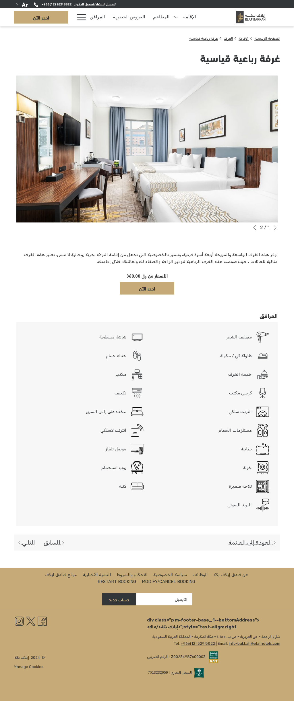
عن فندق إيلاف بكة (231, 574)
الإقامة (244, 38)
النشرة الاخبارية (97, 574)
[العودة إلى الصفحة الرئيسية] (251, 17)
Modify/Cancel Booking (168, 581)
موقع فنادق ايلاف (61, 574)
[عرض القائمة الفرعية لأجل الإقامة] (176, 17)
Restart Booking (117, 581)
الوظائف (200, 574)
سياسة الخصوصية (170, 574)
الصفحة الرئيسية (267, 38)
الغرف (228, 38)
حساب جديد (119, 599)
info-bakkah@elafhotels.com (254, 643)
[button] (147, 148)
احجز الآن (41, 17)
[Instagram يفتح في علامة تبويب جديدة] (19, 620)
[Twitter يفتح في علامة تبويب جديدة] (30, 620)
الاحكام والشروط (132, 574)
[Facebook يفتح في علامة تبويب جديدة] (42, 620)
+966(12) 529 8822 (56, 4)
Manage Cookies (28, 667)
